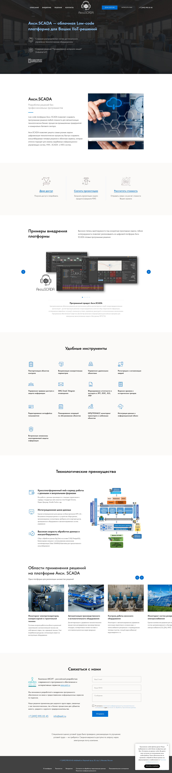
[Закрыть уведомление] (168, 745)
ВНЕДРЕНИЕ (46, 7)
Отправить (100, 714)
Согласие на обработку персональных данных (91, 768)
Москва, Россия (106, 760)
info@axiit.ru (60, 716)
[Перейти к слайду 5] (89, 297)
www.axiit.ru (65, 685)
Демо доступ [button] (46, 190)
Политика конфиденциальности (86, 771)
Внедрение (69, 768)
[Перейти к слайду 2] (84, 297)
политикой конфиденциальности (113, 706)
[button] (109, 7)
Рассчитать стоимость (126, 190)
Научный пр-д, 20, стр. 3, (92, 760)
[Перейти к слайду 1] (82, 297)
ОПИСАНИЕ (34, 7)
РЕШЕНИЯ (58, 7)
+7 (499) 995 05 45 (145, 7)
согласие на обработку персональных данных (122, 707)
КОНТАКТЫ (69, 7)
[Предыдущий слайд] (23, 272)
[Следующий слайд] (149, 272)
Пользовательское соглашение (119, 768)
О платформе (47, 768)
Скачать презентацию (86, 190)
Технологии (58, 768)
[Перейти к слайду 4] (87, 297)
